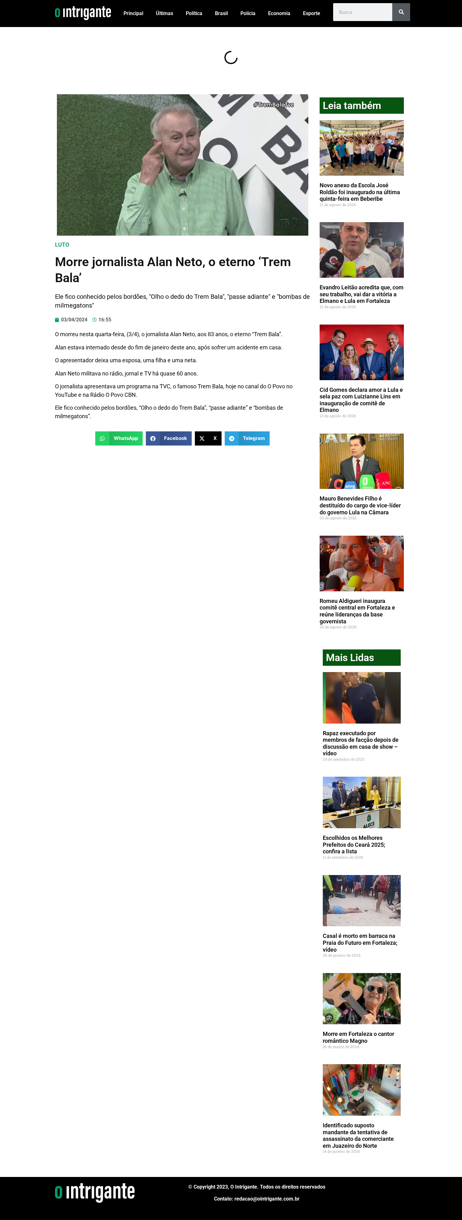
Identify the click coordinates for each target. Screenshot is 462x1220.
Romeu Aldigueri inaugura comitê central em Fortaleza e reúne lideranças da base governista (357, 611)
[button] (119, 438)
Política (194, 13)
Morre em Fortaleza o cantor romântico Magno (358, 1037)
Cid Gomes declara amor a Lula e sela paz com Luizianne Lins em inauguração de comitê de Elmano (361, 399)
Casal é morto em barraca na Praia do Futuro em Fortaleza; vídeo (360, 943)
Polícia (248, 13)
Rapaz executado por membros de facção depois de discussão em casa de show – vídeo (361, 743)
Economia (279, 13)
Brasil (221, 13)
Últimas (164, 13)
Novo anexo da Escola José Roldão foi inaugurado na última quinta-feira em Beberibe (360, 192)
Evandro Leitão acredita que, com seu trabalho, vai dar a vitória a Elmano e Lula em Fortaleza (362, 294)
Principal (133, 13)
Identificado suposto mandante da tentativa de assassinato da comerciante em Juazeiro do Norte (358, 1135)
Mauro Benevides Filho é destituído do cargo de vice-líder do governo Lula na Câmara (360, 505)
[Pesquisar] (401, 12)
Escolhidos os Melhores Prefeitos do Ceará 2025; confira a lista (354, 844)
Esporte (311, 13)
